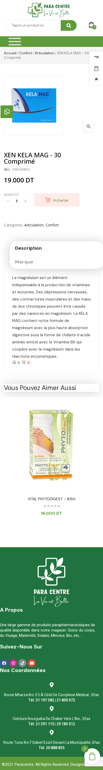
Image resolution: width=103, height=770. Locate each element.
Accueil (10, 53)
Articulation (44, 53)
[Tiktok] (22, 663)
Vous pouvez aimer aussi (40, 388)
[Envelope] (32, 663)
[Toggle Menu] (14, 42)
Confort (25, 53)
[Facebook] (4, 663)
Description (28, 248)
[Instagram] (13, 663)
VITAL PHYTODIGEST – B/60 (52, 498)
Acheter (61, 200)
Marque (24, 262)
